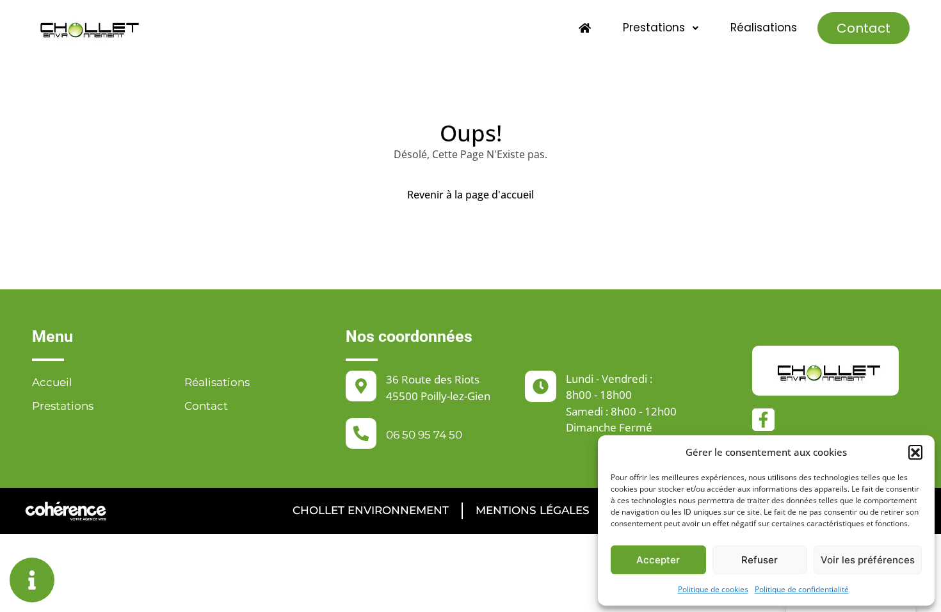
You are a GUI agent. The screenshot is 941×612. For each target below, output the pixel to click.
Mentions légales (533, 510)
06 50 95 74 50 (424, 434)
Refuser (759, 560)
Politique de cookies (713, 589)
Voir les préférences (868, 560)
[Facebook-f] (763, 419)
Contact (863, 28)
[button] (915, 452)
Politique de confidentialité (802, 589)
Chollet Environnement (371, 510)
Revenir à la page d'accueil (470, 195)
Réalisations (763, 27)
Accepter (658, 560)
